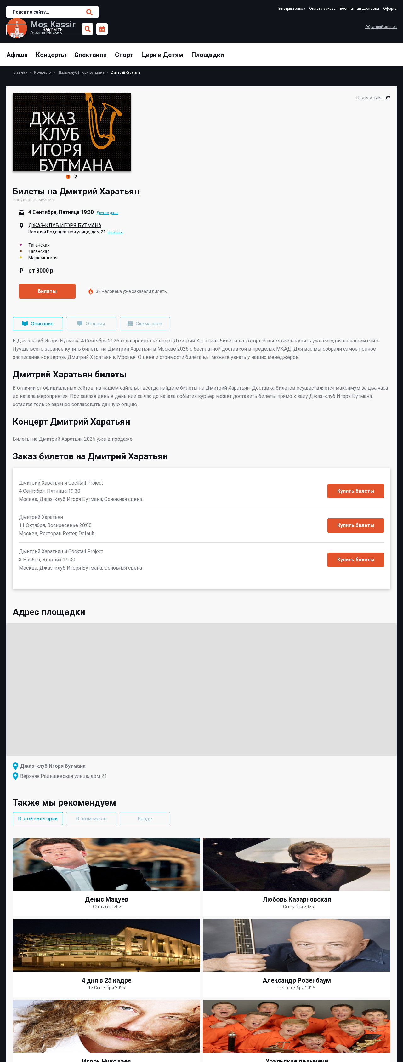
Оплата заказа (322, 8)
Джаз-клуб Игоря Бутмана (81, 72)
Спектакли (90, 55)
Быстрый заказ (291, 8)
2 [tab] (76, 177)
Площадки (207, 55)
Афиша (17, 55)
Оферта (390, 8)
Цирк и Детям (162, 55)
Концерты (51, 55)
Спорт (124, 55)
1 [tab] (68, 177)
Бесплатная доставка (359, 8)
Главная (20, 72)
